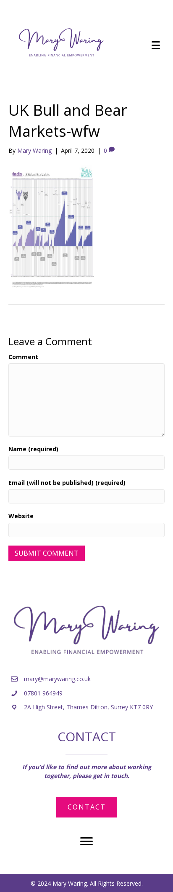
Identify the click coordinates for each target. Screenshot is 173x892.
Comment (23, 357)
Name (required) (33, 449)
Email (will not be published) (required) (67, 483)
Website (21, 516)
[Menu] (155, 45)
